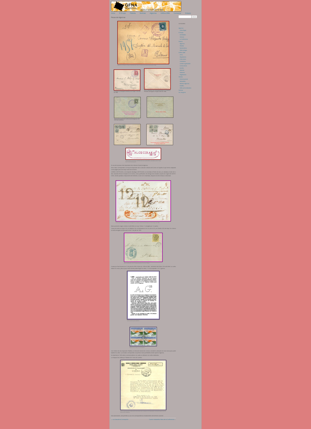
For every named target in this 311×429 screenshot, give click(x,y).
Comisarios (183, 61)
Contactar (177, 13)
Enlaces (188, 13)
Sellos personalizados (185, 88)
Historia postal (184, 79)
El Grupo (122, 13)
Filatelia (133, 13)
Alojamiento (183, 57)
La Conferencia (184, 39)
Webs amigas (183, 50)
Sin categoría (182, 92)
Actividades (183, 34)
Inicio (113, 13)
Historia (182, 37)
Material (182, 70)
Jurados (182, 68)
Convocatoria (183, 66)
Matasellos (183, 81)
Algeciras (153, 13)
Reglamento (183, 74)
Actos (181, 54)
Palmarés (182, 72)
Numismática (183, 48)
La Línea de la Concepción (119, 419)
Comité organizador (185, 63)
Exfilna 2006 (165, 13)
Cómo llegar (183, 30)
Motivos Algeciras (184, 83)
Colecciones (183, 59)
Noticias (143, 13)
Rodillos (182, 85)
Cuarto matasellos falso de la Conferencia (162, 419)
